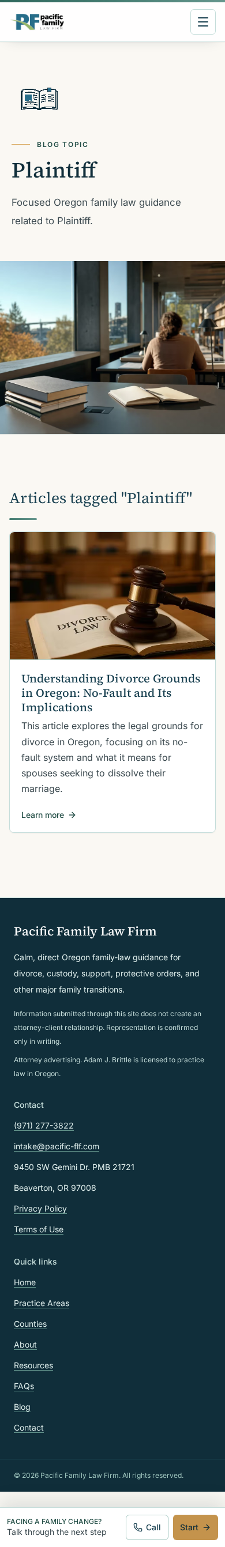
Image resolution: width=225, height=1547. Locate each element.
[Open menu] (203, 22)
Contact (29, 1427)
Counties (30, 1324)
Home (25, 1282)
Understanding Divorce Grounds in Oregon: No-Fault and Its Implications (110, 692)
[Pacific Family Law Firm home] (37, 21)
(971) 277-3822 (44, 1125)
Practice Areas (41, 1303)
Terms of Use (38, 1229)
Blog (22, 1407)
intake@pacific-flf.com (56, 1146)
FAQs (24, 1386)
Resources (33, 1365)
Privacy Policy (40, 1208)
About (25, 1344)
